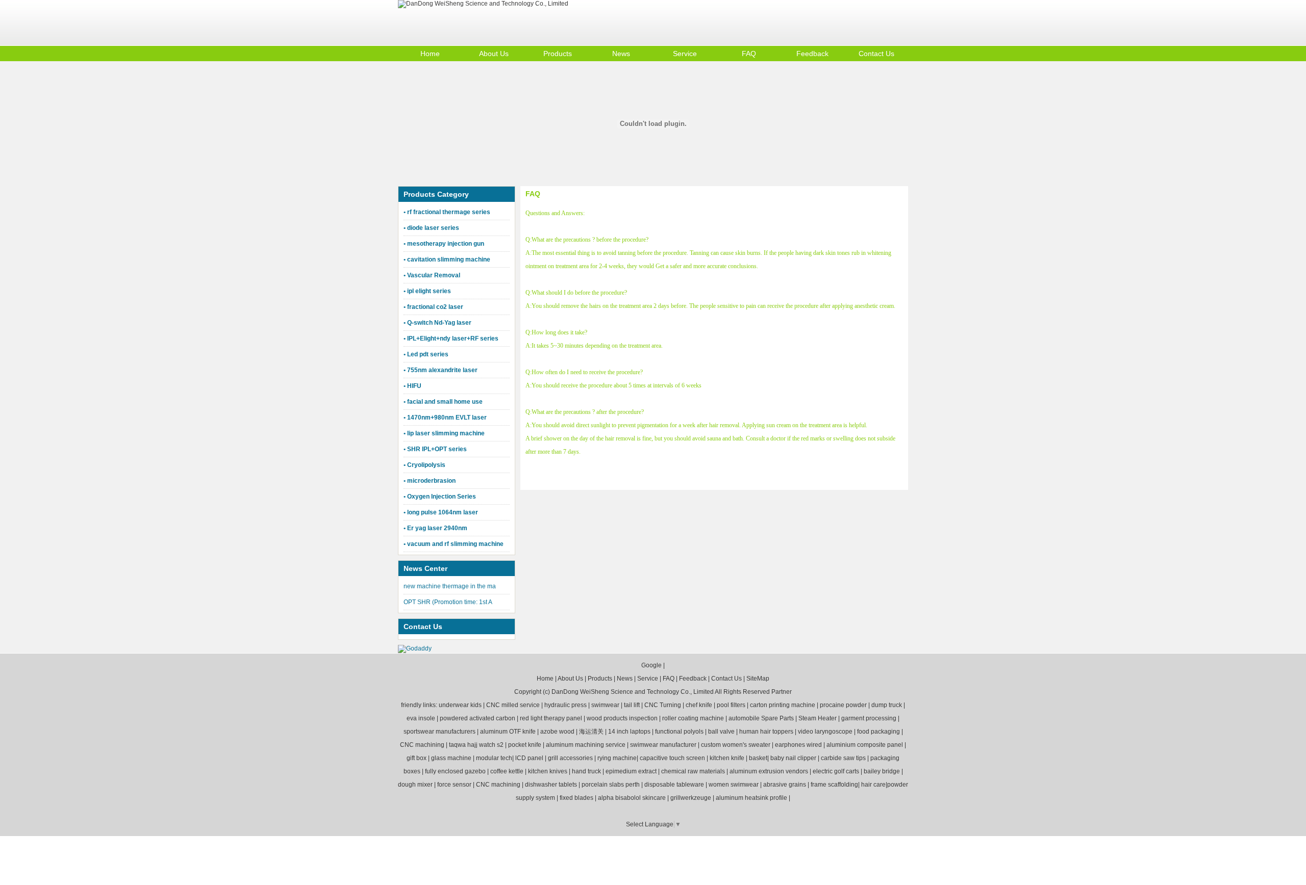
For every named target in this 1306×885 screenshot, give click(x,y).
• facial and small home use (443, 401)
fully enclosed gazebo (455, 771)
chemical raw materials (693, 771)
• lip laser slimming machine (444, 433)
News (621, 53)
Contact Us (876, 53)
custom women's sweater (735, 744)
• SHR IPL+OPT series (435, 449)
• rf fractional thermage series (447, 212)
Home (430, 53)
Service (685, 53)
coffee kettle (506, 771)
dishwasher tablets (551, 784)
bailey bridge (882, 771)
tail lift (632, 705)
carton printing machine (782, 705)
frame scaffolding (834, 784)
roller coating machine (693, 718)
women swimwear (734, 784)
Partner (781, 691)
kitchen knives (547, 771)
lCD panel (529, 758)
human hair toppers (766, 731)
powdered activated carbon (477, 718)
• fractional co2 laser (433, 306)
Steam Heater (817, 718)
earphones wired (798, 744)
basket (758, 758)
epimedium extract (631, 771)
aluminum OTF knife (508, 731)
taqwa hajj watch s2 (476, 744)
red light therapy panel (551, 718)
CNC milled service (513, 705)
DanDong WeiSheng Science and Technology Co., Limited (632, 691)
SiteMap (757, 678)
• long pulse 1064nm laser (441, 512)
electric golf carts (836, 771)
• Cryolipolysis (424, 464)
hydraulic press (565, 705)
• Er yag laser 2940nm (435, 528)
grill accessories (570, 758)
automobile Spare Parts (761, 718)
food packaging (878, 731)
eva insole (421, 718)
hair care (873, 784)
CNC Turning (662, 705)
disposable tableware (674, 784)
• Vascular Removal (432, 275)
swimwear (605, 705)
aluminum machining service (585, 744)
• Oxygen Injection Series (440, 496)
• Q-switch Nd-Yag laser (437, 322)
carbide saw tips (843, 758)
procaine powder (843, 705)
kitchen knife (727, 758)
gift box (416, 758)
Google (651, 665)
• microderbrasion (430, 480)
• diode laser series (431, 227)
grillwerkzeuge (690, 797)
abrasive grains (784, 784)
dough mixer (415, 784)
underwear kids (460, 705)
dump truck (886, 705)
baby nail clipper (793, 758)
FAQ (749, 53)
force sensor (454, 784)
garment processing (868, 718)
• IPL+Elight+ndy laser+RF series (451, 338)
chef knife (699, 705)
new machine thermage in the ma (450, 586)
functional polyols (679, 731)
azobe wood (557, 731)
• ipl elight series (427, 291)
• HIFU (412, 385)
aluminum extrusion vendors (769, 771)
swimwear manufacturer (663, 744)
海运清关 (591, 731)
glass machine (451, 758)
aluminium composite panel (864, 744)
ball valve (721, 731)
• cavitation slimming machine (447, 259)
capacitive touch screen (672, 758)
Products (557, 53)
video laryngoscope (825, 731)
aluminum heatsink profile (751, 797)
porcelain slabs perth (611, 784)
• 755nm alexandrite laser (441, 370)
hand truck (586, 771)
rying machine (617, 758)
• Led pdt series (426, 354)
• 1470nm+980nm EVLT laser (445, 417)
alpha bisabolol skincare (632, 797)
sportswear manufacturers (439, 731)
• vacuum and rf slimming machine (454, 544)
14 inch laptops (629, 731)
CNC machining (422, 744)
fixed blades (576, 797)
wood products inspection (622, 718)
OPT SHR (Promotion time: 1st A (448, 602)
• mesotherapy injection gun (444, 243)
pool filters (731, 705)
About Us (494, 53)
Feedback (812, 53)
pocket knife (524, 744)
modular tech (494, 758)
